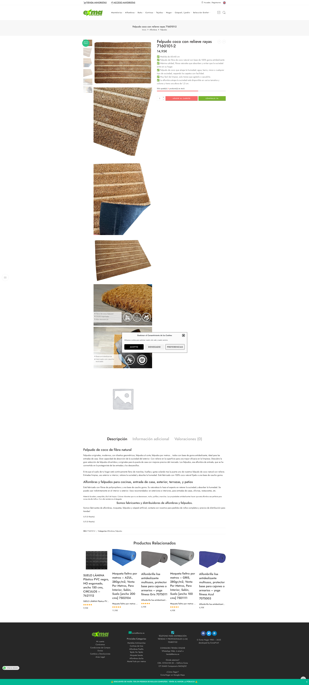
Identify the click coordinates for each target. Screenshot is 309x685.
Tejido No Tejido (136, 652)
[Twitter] (208, 633)
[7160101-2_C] (123, 259)
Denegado (154, 347)
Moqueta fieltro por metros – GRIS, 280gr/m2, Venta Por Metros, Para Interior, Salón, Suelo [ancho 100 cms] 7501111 (183, 603)
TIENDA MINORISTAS (96, 2)
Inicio (144, 30)
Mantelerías (116, 12)
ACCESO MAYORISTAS (124, 2)
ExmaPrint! (214, 642)
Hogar (169, 12)
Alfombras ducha (136, 658)
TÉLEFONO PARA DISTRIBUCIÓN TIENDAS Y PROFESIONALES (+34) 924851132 (173, 639)
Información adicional (151, 439)
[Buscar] (224, 12)
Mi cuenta (100, 641)
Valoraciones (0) (188, 439)
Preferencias (175, 347)
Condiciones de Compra (100, 647)
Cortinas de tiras (136, 646)
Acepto (134, 347)
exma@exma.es (138, 633)
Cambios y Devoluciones (100, 653)
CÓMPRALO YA (212, 98)
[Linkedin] (214, 633)
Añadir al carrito (181, 98)
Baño (140, 12)
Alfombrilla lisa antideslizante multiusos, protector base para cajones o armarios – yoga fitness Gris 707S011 (154, 600)
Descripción (117, 439)
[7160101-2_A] (123, 124)
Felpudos (163, 30)
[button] (183, 335)
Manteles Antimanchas (136, 643)
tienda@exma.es (172, 654)
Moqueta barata (136, 655)
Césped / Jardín (182, 12)
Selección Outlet (201, 12)
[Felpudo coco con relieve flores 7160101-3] (224, 41)
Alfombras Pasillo (136, 649)
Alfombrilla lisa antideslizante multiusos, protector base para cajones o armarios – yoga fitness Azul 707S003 (212, 604)
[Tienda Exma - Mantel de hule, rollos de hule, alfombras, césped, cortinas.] (93, 12)
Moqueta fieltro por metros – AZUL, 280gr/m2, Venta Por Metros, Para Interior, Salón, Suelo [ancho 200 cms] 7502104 (125, 603)
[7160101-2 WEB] (123, 62)
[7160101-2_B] (123, 198)
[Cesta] (219, 12)
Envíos (100, 650)
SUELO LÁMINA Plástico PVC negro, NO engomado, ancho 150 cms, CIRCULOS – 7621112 (96, 601)
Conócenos (100, 644)
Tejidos (159, 12)
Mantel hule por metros (136, 661)
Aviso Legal (100, 657)
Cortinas (149, 12)
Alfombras (130, 12)
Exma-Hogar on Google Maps (173, 675)
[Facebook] (203, 633)
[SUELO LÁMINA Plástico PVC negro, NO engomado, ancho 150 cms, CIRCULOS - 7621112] (96, 560)
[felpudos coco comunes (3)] (123, 305)
